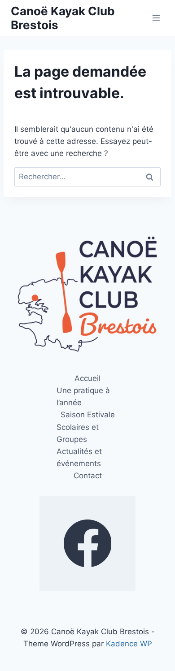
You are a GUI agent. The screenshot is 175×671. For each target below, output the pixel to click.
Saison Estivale (88, 414)
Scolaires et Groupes (78, 433)
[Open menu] (156, 18)
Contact (88, 475)
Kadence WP (129, 643)
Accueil (87, 378)
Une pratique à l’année (83, 396)
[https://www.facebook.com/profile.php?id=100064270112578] (87, 544)
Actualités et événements (79, 457)
